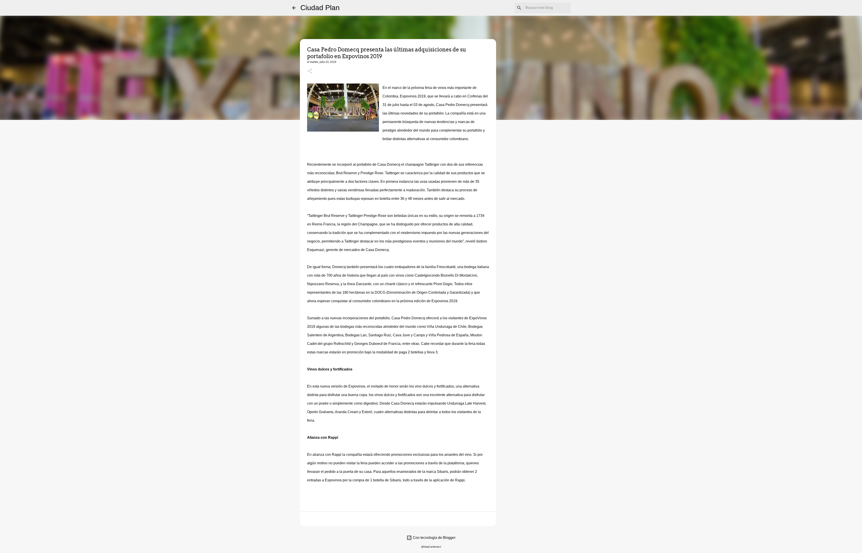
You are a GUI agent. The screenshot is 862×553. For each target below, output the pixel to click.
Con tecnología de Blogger (433, 538)
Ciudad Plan (320, 8)
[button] (309, 71)
